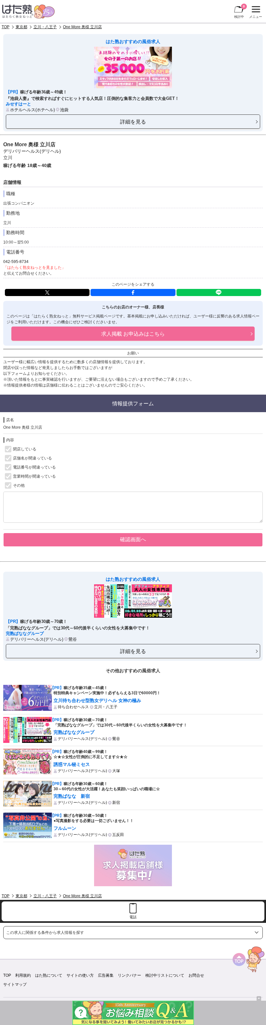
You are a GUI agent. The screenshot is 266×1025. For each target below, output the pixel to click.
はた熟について (48, 975)
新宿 (116, 802)
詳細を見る (133, 122)
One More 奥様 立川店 (82, 27)
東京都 (21, 27)
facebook (133, 292)
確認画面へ (133, 539)
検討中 (239, 11)
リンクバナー (129, 975)
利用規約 (23, 975)
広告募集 (106, 975)
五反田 (118, 834)
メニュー (255, 12)
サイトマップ (15, 984)
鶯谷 (72, 639)
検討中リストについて (164, 975)
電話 (133, 917)
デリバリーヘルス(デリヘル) (32, 151)
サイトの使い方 (80, 975)
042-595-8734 (16, 261)
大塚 (116, 771)
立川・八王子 (45, 27)
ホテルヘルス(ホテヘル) (32, 109)
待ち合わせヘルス (73, 707)
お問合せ (196, 975)
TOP (5, 27)
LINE (218, 292)
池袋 (64, 109)
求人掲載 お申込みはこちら (133, 334)
